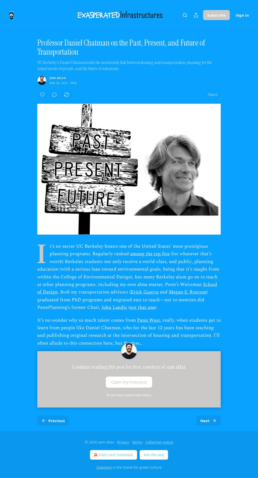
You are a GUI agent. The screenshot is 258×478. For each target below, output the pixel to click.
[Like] (42, 95)
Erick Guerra (144, 292)
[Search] (185, 15)
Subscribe (216, 15)
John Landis (114, 307)
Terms (137, 442)
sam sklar (57, 78)
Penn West (148, 320)
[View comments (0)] (54, 95)
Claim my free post (129, 382)
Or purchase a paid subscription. (129, 395)
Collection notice (159, 442)
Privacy (123, 442)
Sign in (242, 15)
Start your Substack (116, 454)
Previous (56, 420)
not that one (142, 307)
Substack (104, 467)
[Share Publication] (196, 15)
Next (205, 420)
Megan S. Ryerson (188, 292)
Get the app (154, 454)
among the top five (150, 254)
